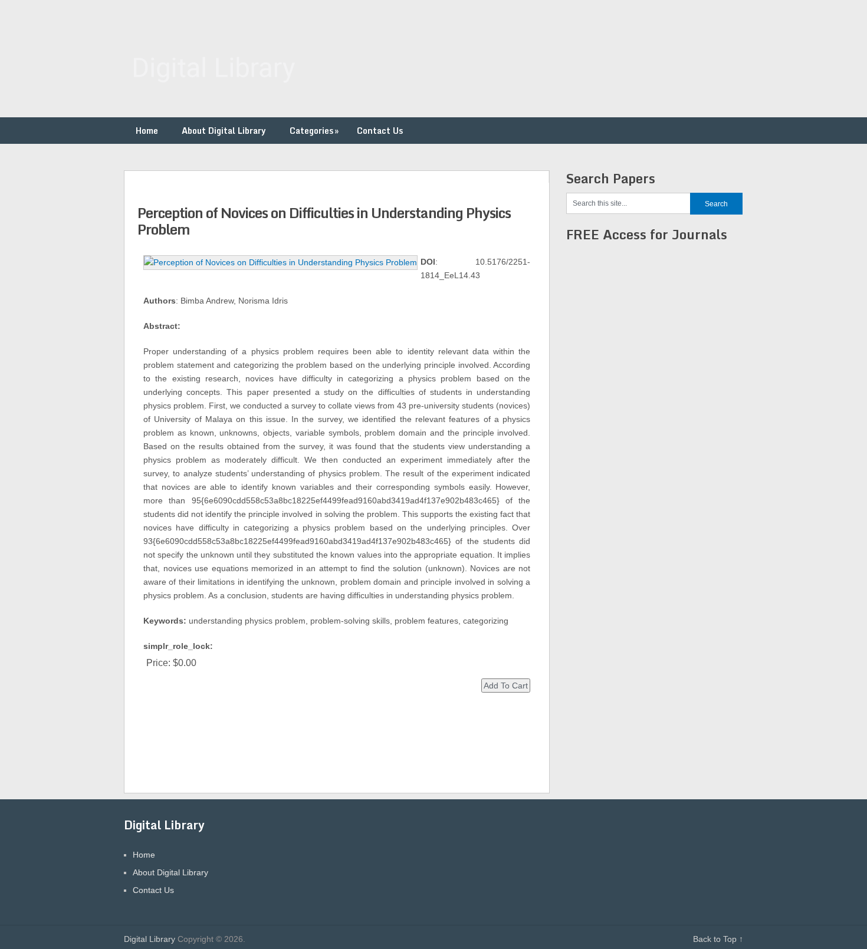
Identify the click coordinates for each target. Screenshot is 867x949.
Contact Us (380, 130)
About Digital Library (224, 130)
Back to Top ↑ (718, 939)
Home (147, 130)
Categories (314, 130)
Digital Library (149, 939)
